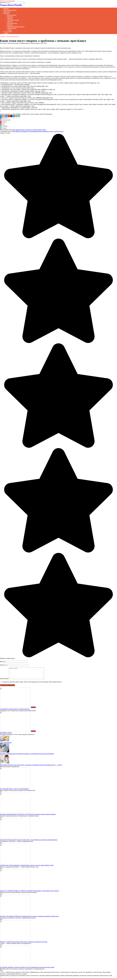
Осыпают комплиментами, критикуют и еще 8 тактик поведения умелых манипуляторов (28, 814)
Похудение (7, 11)
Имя (1, 661)
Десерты (10, 18)
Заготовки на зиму (13, 20)
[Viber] (14, 116)
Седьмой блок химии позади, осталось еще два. (15, 709)
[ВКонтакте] (1, 116)
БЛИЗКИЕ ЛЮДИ (6, 733)
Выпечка (10, 16)
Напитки (10, 25)
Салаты (9, 30)
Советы (6, 33)
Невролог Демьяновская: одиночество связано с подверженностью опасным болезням (27, 753)
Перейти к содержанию (7, 1)
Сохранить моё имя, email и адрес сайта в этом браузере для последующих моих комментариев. (32, 682)
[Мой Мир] (6, 116)
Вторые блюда (11, 15)
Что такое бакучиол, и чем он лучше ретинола (14, 788)
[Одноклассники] (4, 116)
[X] (11, 116)
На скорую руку (12, 23)
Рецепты (6, 13)
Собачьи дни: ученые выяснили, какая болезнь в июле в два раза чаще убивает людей (26, 865)
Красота (6, 8)
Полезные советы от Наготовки (11, 5)
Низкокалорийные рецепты (15, 26)
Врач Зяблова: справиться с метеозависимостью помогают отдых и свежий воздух (38, 131)
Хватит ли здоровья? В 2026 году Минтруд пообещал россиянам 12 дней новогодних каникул (29, 890)
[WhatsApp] (16, 116)
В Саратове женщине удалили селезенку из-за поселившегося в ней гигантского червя (27, 967)
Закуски (9, 21)
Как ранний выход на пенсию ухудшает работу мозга (29, 129)
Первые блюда (11, 28)
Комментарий (4, 678)
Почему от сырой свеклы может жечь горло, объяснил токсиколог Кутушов (23, 941)
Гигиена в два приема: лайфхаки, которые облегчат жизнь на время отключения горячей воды (29, 916)
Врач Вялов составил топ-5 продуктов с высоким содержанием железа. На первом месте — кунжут (31, 765)
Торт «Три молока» (6, 742)
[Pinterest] (9, 116)
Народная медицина (10, 10)
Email (1, 665)
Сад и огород (8, 31)
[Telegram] (19, 116)
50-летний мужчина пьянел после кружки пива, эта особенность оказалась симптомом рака (28, 839)
